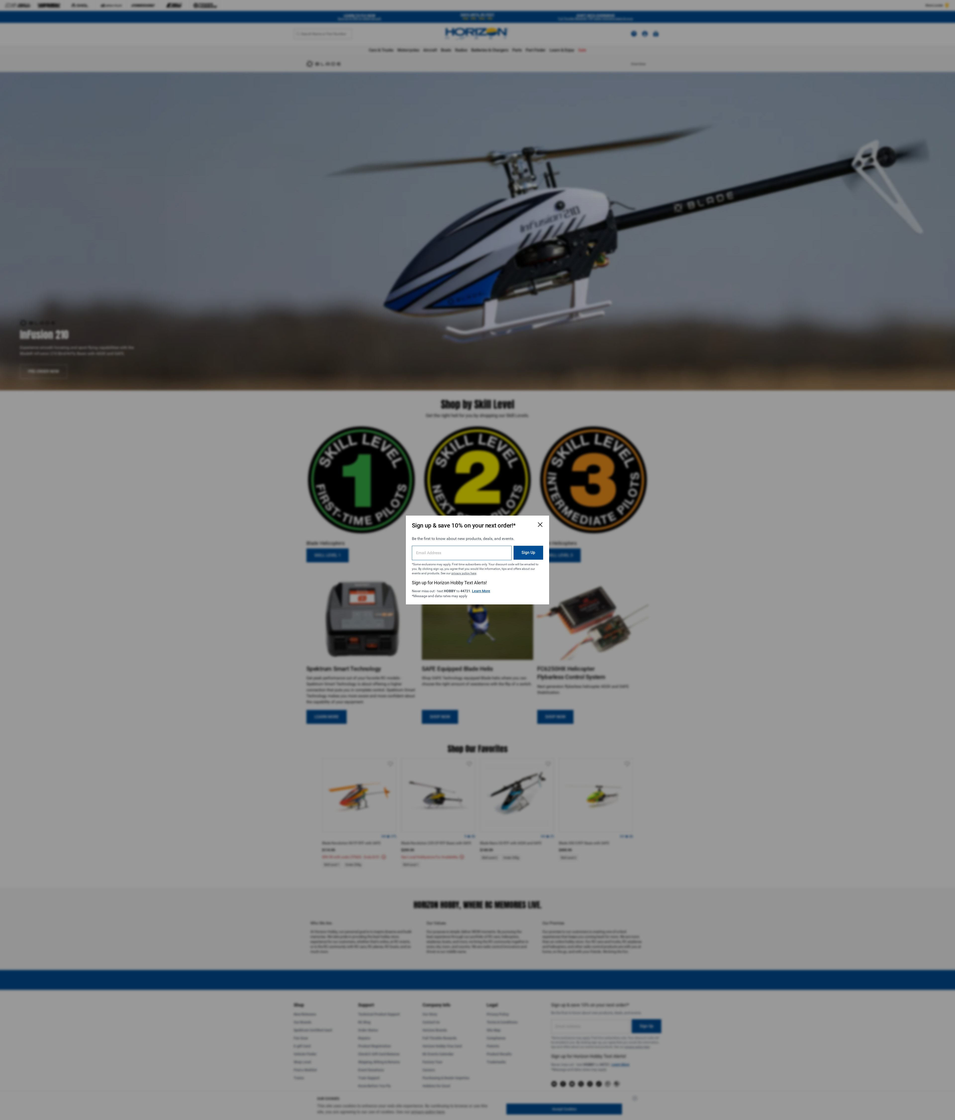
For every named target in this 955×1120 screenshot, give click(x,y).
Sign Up (528, 552)
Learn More (481, 591)
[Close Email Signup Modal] (540, 525)
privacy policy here (463, 573)
